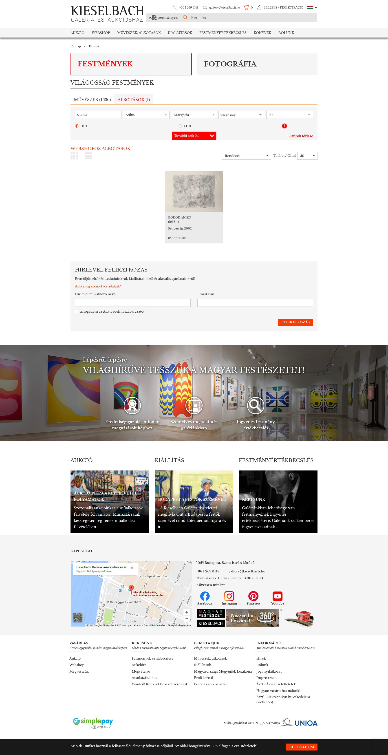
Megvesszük (79, 671)
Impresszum (266, 678)
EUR (187, 126)
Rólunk (286, 33)
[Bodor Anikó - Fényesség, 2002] (194, 191)
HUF (84, 126)
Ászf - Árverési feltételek (276, 684)
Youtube (277, 603)
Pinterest (253, 603)
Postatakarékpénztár (210, 684)
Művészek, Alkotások (139, 33)
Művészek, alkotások (210, 658)
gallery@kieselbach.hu (224, 7)
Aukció (77, 33)
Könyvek (262, 33)
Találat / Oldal (284, 156)
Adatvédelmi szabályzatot (123, 311)
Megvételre (141, 671)
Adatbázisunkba (144, 678)
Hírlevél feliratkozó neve (95, 294)
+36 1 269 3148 (188, 7)
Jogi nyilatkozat (269, 671)
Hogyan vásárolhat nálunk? (278, 691)
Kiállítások (180, 33)
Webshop (101, 33)
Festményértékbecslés (223, 33)
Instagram (229, 603)
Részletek (248, 746)
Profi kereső (203, 678)
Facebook (204, 603)
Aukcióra (139, 665)
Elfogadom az (112, 311)
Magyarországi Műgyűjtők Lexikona (223, 671)
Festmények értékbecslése (152, 658)
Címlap (76, 46)
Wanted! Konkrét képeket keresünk (160, 684)
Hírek (261, 658)
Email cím (205, 294)
